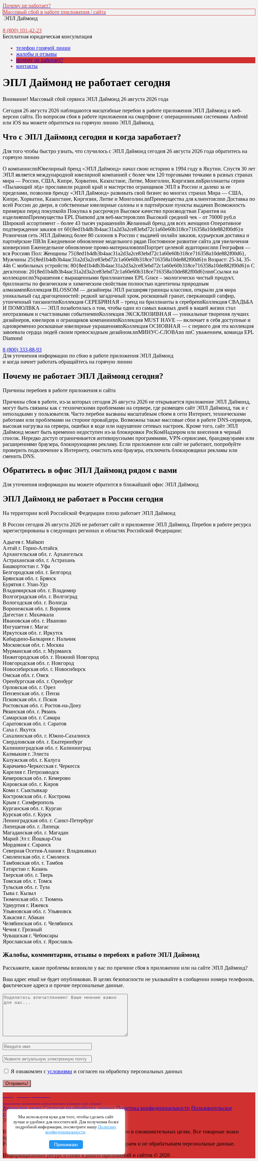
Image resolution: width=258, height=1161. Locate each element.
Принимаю (66, 1144)
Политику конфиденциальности (81, 1129)
